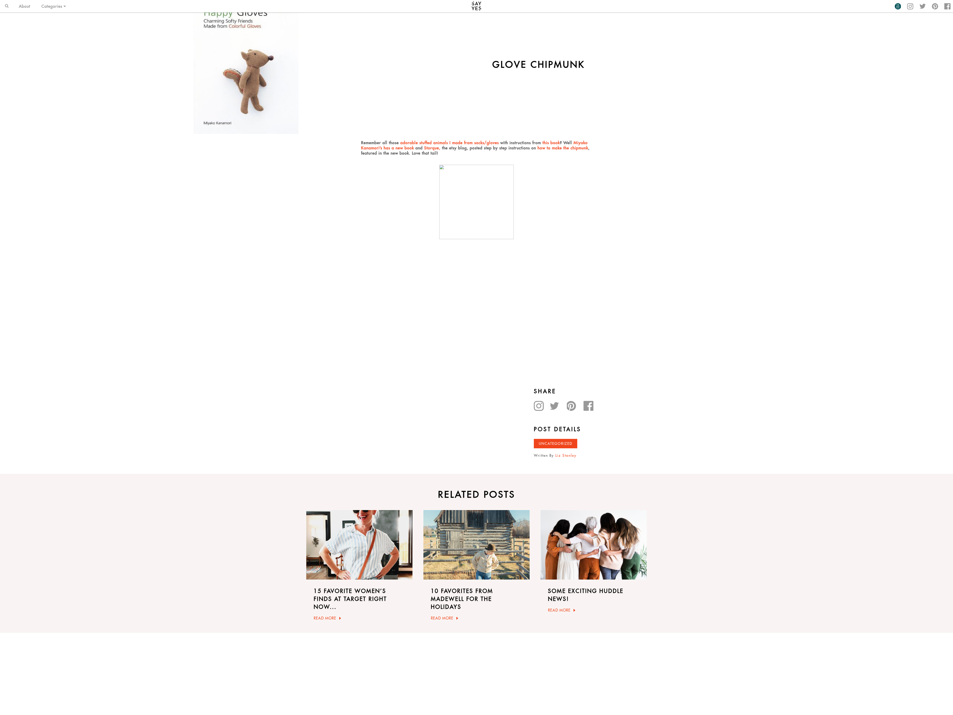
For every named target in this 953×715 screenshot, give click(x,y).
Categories (51, 6)
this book (551, 142)
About (24, 6)
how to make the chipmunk (563, 147)
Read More (325, 618)
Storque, (433, 147)
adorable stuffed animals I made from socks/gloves (449, 142)
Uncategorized (555, 443)
